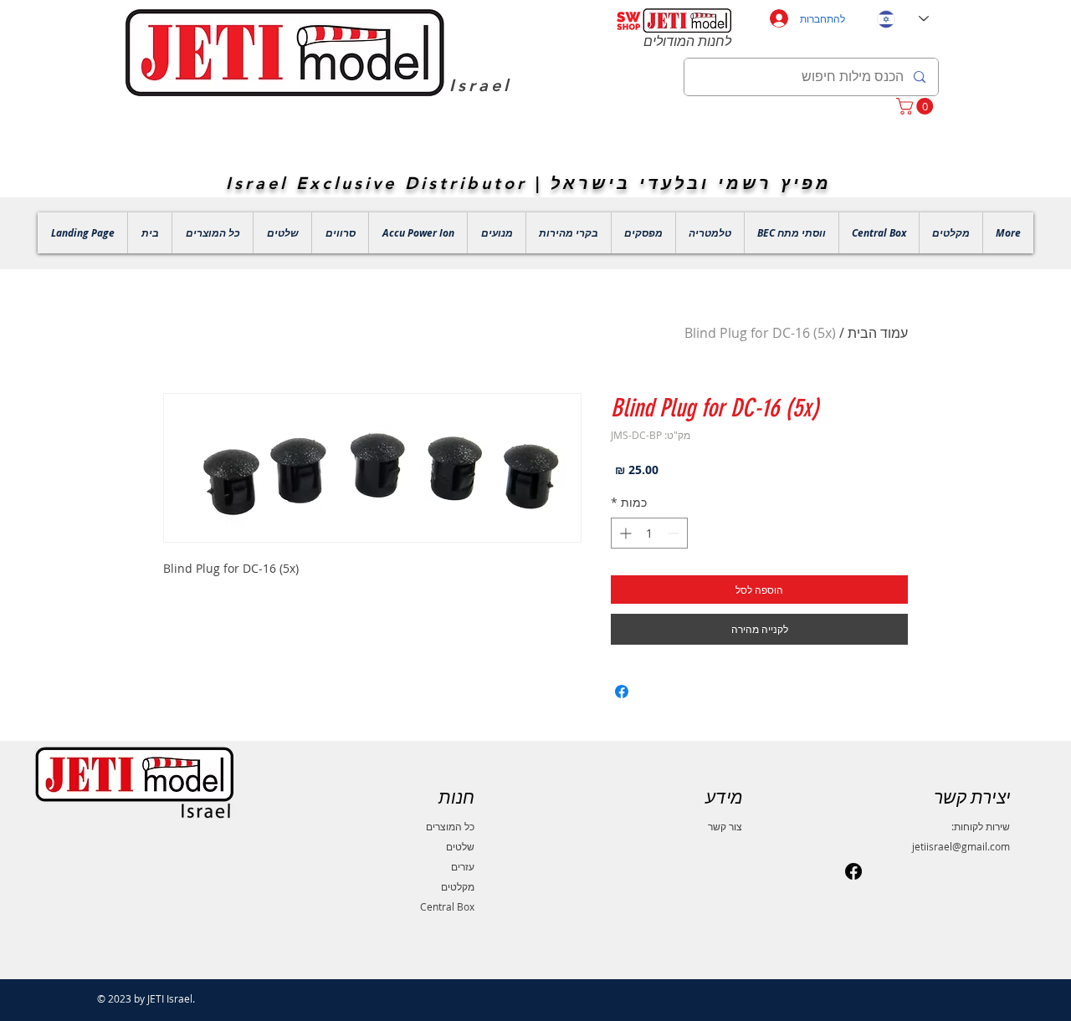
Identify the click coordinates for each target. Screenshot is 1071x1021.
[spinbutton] (649, 533)
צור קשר (725, 826)
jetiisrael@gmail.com (961, 846)
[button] (916, 106)
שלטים (460, 846)
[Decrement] (674, 533)
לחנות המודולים (687, 41)
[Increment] (623, 533)
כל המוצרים (450, 826)
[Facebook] (853, 871)
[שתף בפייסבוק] (622, 692)
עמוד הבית (878, 333)
